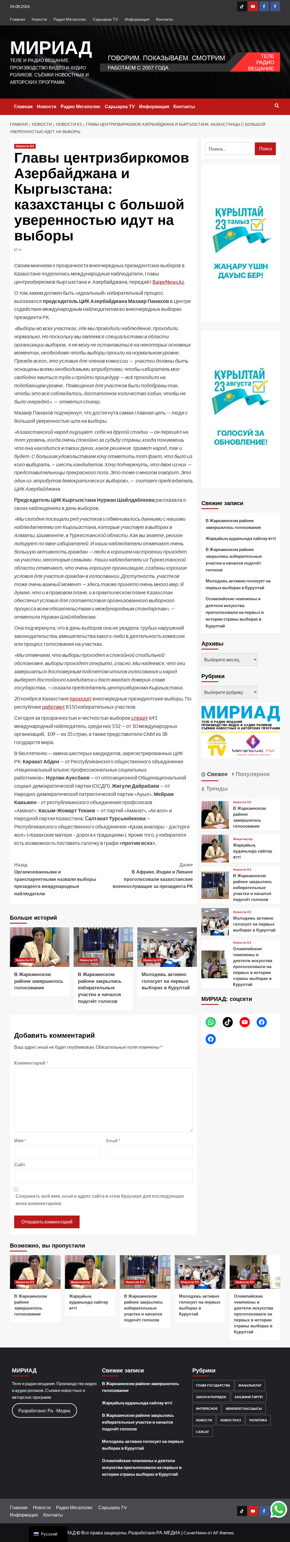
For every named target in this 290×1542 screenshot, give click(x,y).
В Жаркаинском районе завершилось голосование (38, 981)
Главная (17, 19)
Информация (137, 19)
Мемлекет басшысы (244, 1408)
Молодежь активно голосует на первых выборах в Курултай (166, 981)
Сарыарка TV (105, 19)
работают (54, 707)
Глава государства (213, 1385)
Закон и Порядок (211, 1397)
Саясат (202, 1432)
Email (113, 1140)
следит (139, 718)
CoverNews (195, 1532)
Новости (39, 19)
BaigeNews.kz (168, 282)
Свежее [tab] (216, 774)
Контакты (164, 19)
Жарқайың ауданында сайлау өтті (241, 538)
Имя (20, 1140)
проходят (81, 698)
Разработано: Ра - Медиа (44, 1410)
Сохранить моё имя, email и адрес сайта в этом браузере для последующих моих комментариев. (100, 1199)
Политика (258, 1420)
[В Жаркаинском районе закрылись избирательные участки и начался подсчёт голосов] (103, 947)
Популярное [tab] (252, 774)
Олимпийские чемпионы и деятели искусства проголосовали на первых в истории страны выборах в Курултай (235, 612)
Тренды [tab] (216, 788)
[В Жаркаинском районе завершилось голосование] (39, 947)
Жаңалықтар (243, 839)
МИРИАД (51, 47)
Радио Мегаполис (70, 19)
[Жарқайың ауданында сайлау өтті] (215, 848)
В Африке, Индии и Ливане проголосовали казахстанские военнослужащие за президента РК (153, 875)
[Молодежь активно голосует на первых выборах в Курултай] (167, 947)
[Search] (276, 106)
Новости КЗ (25, 146)
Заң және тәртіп (248, 1397)
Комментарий (31, 1062)
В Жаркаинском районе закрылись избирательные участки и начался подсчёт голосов (99, 988)
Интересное (207, 1408)
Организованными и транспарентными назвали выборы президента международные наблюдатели (55, 879)
